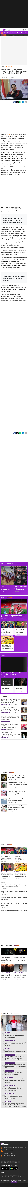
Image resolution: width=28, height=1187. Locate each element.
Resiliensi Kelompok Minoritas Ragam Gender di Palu (13, 1073)
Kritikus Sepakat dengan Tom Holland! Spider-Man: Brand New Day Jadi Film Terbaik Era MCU (20, 977)
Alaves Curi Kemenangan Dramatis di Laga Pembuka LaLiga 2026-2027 (7, 632)
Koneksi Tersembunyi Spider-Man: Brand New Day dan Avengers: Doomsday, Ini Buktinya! (14, 1058)
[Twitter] (17, 102)
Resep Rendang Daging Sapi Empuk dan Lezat (14, 910)
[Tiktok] (19, 1162)
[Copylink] (26, 102)
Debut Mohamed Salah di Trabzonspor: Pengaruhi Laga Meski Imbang (11, 616)
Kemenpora (4, 302)
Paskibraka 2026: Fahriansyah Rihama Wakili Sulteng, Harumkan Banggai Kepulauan (14, 1035)
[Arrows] (2, 575)
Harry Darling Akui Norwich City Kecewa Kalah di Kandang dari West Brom (7, 648)
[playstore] (14, 1169)
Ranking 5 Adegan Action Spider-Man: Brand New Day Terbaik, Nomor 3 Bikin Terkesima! (7, 977)
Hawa (2, 76)
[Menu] (2, 30)
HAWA (2, 66)
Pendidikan (9, 66)
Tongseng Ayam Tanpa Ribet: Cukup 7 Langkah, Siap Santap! (14, 898)
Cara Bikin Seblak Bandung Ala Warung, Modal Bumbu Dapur (14, 904)
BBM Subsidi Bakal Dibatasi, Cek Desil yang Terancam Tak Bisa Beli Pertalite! (17, 784)
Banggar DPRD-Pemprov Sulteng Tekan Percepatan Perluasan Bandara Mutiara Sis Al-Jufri (10, 710)
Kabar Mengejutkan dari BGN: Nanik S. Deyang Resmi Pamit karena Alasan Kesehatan (15, 1096)
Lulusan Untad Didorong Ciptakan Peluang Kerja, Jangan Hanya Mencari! (14, 278)
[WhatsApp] (20, 102)
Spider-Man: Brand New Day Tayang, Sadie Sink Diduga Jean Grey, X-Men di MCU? (15, 1043)
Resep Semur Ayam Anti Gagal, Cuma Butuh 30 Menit (14, 892)
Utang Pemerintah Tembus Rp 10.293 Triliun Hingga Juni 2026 (16, 792)
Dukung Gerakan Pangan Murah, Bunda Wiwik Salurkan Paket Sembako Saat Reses (14, 1088)
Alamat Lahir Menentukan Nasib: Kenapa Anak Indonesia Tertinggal (7, 590)
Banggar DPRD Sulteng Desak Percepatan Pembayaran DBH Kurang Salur (10, 717)
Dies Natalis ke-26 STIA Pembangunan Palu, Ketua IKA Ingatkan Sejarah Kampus (10, 734)
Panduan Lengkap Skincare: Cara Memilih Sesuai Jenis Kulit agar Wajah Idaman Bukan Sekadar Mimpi (15, 1104)
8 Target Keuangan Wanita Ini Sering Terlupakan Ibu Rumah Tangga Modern (16, 807)
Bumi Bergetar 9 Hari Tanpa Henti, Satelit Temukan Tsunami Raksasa (12, 673)
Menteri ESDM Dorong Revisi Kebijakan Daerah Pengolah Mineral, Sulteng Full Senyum (12, 220)
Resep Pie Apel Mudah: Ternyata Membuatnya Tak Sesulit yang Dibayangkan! (14, 885)
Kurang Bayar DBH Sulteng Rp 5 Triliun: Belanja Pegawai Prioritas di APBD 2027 (10, 701)
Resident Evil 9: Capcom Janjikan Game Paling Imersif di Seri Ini (20, 689)
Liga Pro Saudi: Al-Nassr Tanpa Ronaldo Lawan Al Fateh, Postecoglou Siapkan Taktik (20, 632)
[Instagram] (13, 1162)
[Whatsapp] (8, 1162)
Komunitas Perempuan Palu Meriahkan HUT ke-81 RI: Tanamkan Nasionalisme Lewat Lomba (9, 727)
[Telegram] (23, 102)
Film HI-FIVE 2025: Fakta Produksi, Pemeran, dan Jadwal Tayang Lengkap (7, 689)
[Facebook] (14, 102)
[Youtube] (16, 1162)
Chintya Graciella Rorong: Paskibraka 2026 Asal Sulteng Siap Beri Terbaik (15, 1050)
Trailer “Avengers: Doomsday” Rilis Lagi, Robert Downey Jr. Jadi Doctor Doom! (7, 960)
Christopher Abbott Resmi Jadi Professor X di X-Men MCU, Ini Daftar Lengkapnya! (20, 960)
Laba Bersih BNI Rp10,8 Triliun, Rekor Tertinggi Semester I (16, 799)
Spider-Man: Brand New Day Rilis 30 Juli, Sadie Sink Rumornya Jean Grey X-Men (15, 1066)
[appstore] (5, 1169)
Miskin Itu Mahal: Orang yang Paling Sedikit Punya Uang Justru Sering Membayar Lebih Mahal (20, 589)
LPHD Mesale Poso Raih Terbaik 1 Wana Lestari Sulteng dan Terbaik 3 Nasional (15, 1080)
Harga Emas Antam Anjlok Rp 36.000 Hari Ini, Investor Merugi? (17, 776)
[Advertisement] (14, 14)
